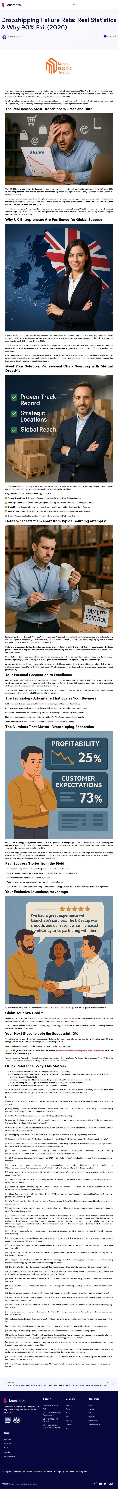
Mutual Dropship (25, 486)
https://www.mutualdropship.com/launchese (56, 1018)
